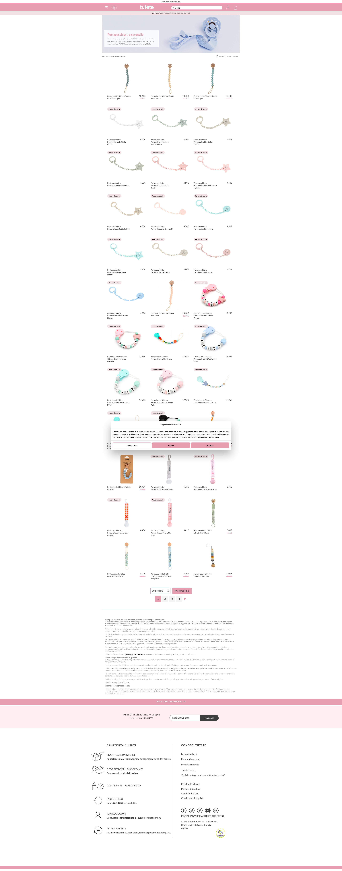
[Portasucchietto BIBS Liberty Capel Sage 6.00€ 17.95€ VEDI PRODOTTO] (213, 512)
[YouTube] (208, 810)
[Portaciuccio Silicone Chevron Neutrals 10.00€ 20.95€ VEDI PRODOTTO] (213, 555)
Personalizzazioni (190, 759)
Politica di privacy (190, 784)
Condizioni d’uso (190, 794)
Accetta (210, 445)
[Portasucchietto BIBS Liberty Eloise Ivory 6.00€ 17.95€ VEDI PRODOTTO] (126, 555)
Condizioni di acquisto (192, 798)
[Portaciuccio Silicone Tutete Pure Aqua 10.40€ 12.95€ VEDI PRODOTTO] (213, 78)
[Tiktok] (192, 810)
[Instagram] (216, 810)
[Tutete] (153, 8)
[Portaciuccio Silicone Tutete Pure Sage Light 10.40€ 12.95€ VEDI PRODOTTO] (126, 78)
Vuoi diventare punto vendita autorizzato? (203, 775)
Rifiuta (171, 445)
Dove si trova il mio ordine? (171, 2)
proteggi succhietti (134, 654)
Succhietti (105, 56)
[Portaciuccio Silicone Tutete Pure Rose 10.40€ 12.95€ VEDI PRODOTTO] (170, 295)
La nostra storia (189, 754)
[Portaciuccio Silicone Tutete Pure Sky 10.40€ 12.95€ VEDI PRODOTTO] (126, 468)
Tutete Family (188, 770)
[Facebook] (183, 810)
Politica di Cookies (190, 789)
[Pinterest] (200, 810)
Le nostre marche (190, 765)
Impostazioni (132, 445)
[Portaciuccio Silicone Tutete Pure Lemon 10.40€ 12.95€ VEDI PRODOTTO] (170, 78)
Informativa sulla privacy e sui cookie (203, 437)
